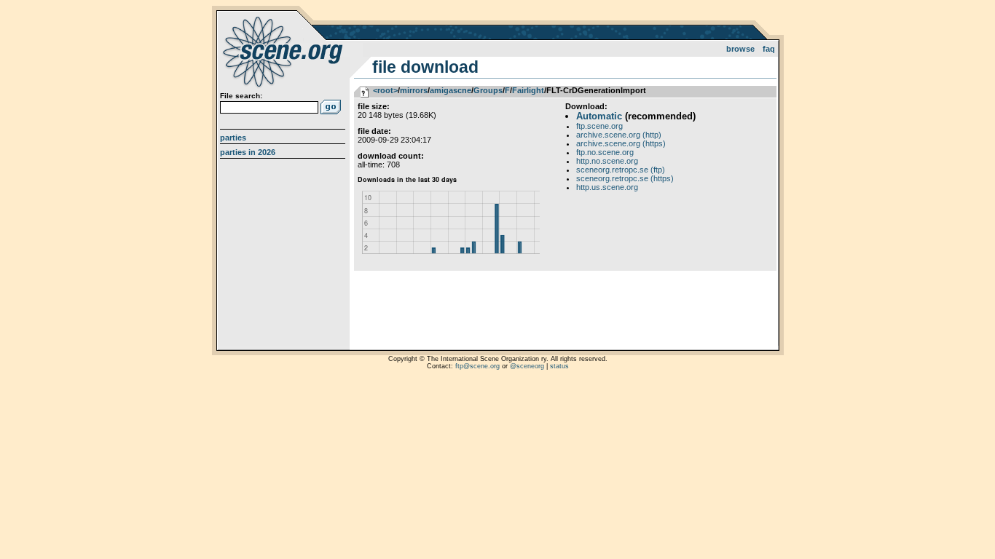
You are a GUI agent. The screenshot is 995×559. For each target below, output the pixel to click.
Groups (488, 90)
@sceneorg (527, 366)
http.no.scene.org (607, 160)
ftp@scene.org (477, 366)
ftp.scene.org (599, 126)
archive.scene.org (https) (621, 143)
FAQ (769, 48)
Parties (233, 137)
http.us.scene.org (607, 187)
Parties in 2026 (247, 152)
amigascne (450, 90)
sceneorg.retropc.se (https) (625, 178)
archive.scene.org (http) (618, 134)
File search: (241, 96)
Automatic (599, 116)
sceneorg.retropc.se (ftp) (620, 169)
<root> (385, 90)
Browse (740, 48)
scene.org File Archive (284, 51)
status (559, 366)
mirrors (414, 90)
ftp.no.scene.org (605, 152)
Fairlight (528, 90)
